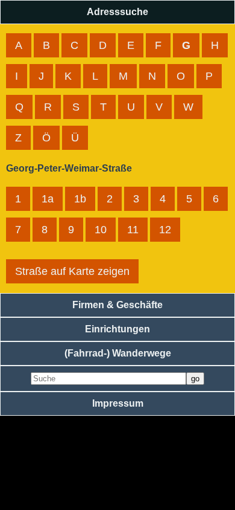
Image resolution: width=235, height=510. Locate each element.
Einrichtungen (117, 329)
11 (133, 230)
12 (165, 230)
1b (80, 199)
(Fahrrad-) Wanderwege (117, 353)
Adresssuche (117, 12)
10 (101, 230)
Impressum (117, 403)
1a (48, 199)
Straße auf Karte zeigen (72, 271)
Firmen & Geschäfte (117, 305)
